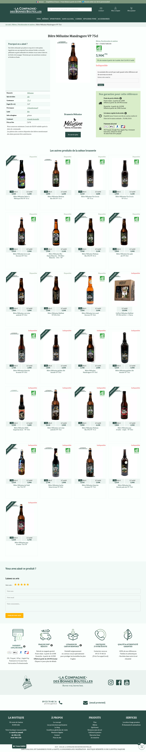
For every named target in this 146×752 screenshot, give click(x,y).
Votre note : (8, 585)
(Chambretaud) (32, 108)
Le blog (57, 727)
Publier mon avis (14, 615)
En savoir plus (73, 135)
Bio (28, 112)
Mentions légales (57, 732)
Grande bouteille (33, 119)
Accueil (8, 25)
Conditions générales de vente (57, 730)
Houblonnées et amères (109, 41)
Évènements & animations (131, 725)
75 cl (29, 100)
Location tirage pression (131, 722)
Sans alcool (68, 19)
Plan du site (57, 737)
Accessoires (104, 19)
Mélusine (30, 93)
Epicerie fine (89, 19)
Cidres (78, 19)
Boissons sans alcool (95, 730)
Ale (28, 97)
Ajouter (124, 324)
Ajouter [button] (21, 208)
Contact (57, 735)
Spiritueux (55, 19)
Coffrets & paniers (94, 732)
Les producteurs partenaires (57, 725)
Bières (45, 19)
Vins (39, 19)
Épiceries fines (95, 735)
